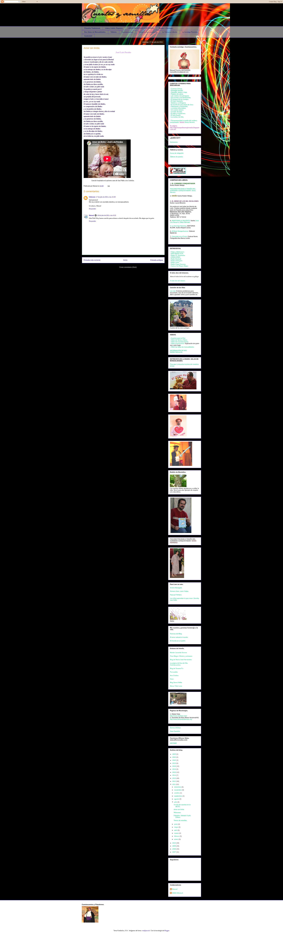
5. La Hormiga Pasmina (178, 226)
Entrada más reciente (92, 260)
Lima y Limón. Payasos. (114, 28)
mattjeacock (146, 930)
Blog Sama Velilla (176, 682)
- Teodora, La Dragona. (178, 103)
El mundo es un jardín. (178, 641)
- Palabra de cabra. (176, 94)
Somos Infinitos (175, 728)
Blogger (166, 930)
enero (176, 839)
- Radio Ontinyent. (176, 261)
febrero (177, 836)
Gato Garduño (175, 731)
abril (176, 830)
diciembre (178, 787)
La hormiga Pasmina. (190, 32)
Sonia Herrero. (190, 122)
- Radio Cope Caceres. (178, 264)
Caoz (172, 679)
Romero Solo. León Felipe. (179, 591)
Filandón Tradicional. (92, 28)
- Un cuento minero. (177, 110)
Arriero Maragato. (176, 588)
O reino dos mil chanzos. (177, 281)
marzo (176, 833)
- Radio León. (174, 262)
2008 (174, 849)
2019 (174, 763)
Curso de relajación (177, 153)
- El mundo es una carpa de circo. (182, 104)
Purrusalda (174, 672)
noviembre (178, 790)
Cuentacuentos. (128, 32)
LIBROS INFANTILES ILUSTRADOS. (141, 28)
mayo (176, 827)
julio (175, 802)
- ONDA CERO (175, 257)
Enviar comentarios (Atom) (128, 267)
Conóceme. (174, 142)
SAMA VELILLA (177, 893)
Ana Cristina (174, 675)
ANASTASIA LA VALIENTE (181, 220)
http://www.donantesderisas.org (181, 719)
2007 (174, 852)
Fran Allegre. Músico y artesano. (181, 656)
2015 (174, 772)
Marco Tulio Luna (176, 686)
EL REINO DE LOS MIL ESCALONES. (185, 201)
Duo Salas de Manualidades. (95, 32)
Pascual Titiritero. (176, 595)
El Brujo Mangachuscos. (180, 231)
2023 (174, 754)
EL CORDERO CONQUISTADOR (183, 183)
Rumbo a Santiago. (166, 28)
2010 (174, 843)
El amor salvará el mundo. (179, 637)
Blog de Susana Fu (176, 668)
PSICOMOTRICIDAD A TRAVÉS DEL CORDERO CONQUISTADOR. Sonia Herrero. (183, 190)
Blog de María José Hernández (181, 660)
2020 (174, 760)
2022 (174, 757)
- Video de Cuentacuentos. (179, 342)
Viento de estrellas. (180, 820)
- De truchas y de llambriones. (180, 97)
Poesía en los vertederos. (148, 32)
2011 (174, 784)
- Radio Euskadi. (175, 259)
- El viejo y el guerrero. (178, 113)
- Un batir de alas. (176, 112)
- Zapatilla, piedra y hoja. (178, 92)
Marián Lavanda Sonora (178, 652)
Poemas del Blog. (176, 634)
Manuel (91, 215)
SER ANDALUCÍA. (177, 254)
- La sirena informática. (178, 108)
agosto (176, 799)
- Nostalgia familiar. (176, 90)
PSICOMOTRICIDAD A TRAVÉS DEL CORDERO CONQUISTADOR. (182, 540)
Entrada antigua (156, 260)
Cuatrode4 (88, 36)
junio (176, 824)
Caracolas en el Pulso (179, 236)
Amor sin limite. (92, 48)
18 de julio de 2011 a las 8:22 (106, 215)
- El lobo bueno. (175, 115)
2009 (174, 846)
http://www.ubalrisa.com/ (178, 716)
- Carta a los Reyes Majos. (179, 266)
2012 (174, 781)
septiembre (178, 796)
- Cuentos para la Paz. (178, 338)
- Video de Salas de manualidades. (182, 347)
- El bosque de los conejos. (179, 99)
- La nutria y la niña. (177, 117)
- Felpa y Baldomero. (177, 252)
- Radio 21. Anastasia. (177, 255)
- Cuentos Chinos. (176, 89)
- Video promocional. (177, 343)
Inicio (125, 260)
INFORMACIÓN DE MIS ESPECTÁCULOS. (178, 351)
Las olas (173, 291)
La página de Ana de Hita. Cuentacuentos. (179, 664)
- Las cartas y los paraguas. (179, 96)
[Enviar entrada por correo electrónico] (108, 186)
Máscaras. (177, 812)
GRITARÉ (173, 743)
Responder (92, 209)
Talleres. (114, 32)
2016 (174, 769)
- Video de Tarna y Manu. (179, 340)
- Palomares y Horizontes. (179, 106)
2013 (174, 778)
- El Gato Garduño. (176, 101)
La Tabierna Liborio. (169, 32)
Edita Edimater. (185, 222)
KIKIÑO (174, 196)
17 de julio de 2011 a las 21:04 (106, 197)
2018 (174, 766)
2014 (174, 775)
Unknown (92, 197)
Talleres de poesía (176, 157)
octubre (177, 793)
